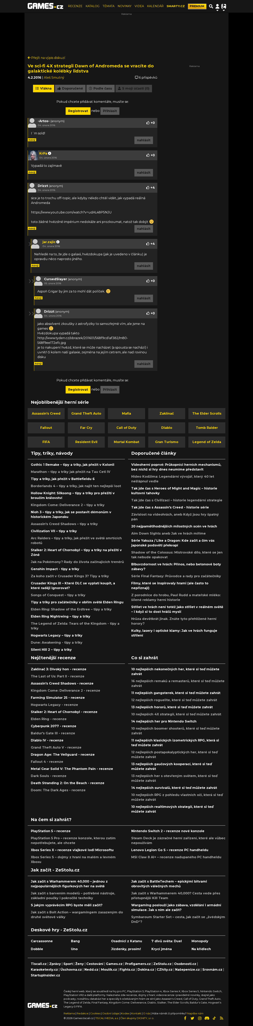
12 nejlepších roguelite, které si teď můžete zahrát (174, 700)
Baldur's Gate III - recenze (53, 733)
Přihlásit (110, 111)
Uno (74, 949)
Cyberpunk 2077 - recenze (53, 726)
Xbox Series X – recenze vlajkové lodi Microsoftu (72, 850)
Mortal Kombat (126, 442)
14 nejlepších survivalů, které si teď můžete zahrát (174, 788)
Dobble (37, 949)
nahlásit (143, 140)
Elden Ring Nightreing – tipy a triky (60, 616)
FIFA (46, 442)
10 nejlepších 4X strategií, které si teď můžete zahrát (176, 714)
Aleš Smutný (54, 77)
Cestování (94, 964)
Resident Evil (86, 442)
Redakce (82, 1013)
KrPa (43, 153)
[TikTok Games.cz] (214, 1018)
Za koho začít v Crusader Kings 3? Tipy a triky (70, 576)
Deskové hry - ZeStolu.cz (59, 929)
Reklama (69, 1013)
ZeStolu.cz (162, 964)
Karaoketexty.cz (44, 969)
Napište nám (195, 1013)
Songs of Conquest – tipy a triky (58, 595)
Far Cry (86, 428)
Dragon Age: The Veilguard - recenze (63, 754)
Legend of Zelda (207, 442)
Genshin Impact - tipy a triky (55, 569)
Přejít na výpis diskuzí (47, 58)
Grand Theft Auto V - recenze (56, 747)
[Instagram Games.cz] (200, 1018)
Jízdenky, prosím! (126, 949)
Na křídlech (201, 949)
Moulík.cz (109, 969)
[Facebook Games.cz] (185, 1018)
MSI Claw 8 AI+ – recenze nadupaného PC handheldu (176, 857)
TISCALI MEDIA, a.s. (107, 1018)
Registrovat (78, 111)
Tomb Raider (207, 428)
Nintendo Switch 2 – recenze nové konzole (167, 831)
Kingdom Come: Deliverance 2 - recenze (65, 690)
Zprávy (55, 964)
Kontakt (136, 1013)
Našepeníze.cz (187, 969)
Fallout (46, 428)
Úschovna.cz (71, 969)
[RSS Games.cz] (222, 1018)
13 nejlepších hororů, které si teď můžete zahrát (172, 707)
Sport (68, 964)
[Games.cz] (45, 6)
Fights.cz (127, 969)
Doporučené (72, 88)
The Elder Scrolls (206, 413)
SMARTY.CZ (176, 6)
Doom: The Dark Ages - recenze (58, 790)
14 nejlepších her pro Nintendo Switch (163, 721)
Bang (75, 941)
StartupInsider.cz (45, 975)
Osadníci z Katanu (126, 941)
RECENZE (75, 6)
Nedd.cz (91, 969)
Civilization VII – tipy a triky (54, 531)
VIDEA (139, 6)
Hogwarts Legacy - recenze (54, 705)
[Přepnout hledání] (211, 6)
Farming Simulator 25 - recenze (58, 698)
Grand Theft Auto (86, 413)
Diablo (166, 428)
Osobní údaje (110, 1013)
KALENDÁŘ (155, 6)
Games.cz (114, 964)
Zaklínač (167, 413)
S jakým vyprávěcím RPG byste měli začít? (66, 905)
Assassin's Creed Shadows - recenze (62, 683)
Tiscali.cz (39, 964)
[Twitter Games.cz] (192, 1018)
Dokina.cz (146, 969)
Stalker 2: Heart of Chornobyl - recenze (64, 712)
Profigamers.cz (138, 964)
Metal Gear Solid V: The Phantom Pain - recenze (72, 769)
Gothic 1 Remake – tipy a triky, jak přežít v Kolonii (72, 465)
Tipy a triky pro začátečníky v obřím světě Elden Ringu (77, 602)
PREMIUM (197, 6)
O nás (147, 1013)
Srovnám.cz (212, 969)
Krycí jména (161, 949)
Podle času (102, 88)
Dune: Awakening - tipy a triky (56, 642)
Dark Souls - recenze (48, 776)
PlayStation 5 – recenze (51, 831)
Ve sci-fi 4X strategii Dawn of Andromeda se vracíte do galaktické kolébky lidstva (91, 68)
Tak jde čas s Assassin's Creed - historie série (170, 507)
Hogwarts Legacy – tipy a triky (56, 635)
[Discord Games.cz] (207, 1018)
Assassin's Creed (46, 413)
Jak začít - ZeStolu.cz (55, 869)
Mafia (126, 413)
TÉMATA (108, 6)
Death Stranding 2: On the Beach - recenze (67, 783)
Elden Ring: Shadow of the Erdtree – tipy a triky (71, 609)
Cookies (95, 1013)
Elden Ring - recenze (49, 719)
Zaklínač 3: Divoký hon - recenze (58, 669)
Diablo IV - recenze (47, 740)
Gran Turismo (166, 442)
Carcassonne (42, 941)
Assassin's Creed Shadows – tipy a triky (64, 524)
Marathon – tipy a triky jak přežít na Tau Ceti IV (70, 472)
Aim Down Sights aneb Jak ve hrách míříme (168, 533)
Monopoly (200, 941)
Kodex (125, 1013)
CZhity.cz (165, 969)
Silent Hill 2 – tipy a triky (51, 650)
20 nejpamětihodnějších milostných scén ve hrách (174, 526)
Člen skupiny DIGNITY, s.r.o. (137, 1018)
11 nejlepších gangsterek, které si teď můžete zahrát (175, 693)
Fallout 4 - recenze (47, 762)
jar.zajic (49, 242)
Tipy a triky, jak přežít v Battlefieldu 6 (63, 479)
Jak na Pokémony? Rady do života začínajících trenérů (77, 562)
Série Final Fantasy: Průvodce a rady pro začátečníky (176, 576)
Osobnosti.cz (185, 964)
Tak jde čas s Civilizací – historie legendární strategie (176, 500)
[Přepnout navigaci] (217, 6)
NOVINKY (124, 6)
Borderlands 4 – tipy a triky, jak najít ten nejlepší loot (76, 486)
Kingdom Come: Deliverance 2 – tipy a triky (68, 505)
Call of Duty (126, 428)
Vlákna (45, 88)
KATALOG (92, 6)
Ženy (79, 964)
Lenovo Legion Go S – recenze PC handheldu (169, 850)
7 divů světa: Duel (166, 941)
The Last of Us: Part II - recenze (57, 676)
